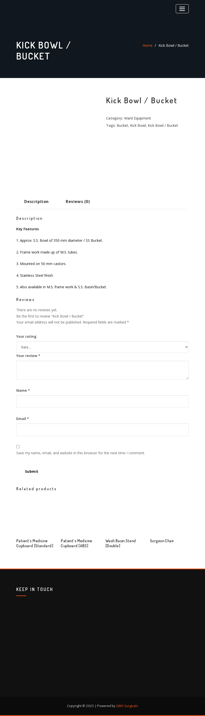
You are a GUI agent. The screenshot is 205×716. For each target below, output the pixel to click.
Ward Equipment (137, 118)
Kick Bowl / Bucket (173, 45)
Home (147, 45)
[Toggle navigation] (182, 8)
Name (23, 390)
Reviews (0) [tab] (78, 201)
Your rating (26, 336)
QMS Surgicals (127, 706)
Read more (18, 544)
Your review (28, 355)
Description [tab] (36, 201)
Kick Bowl (138, 125)
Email (22, 418)
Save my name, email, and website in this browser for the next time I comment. (80, 452)
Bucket (122, 125)
